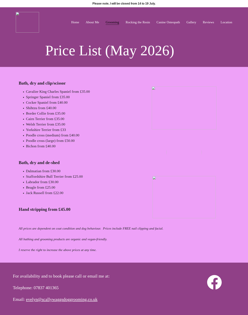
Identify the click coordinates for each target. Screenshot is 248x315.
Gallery (191, 22)
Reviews (208, 22)
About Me (92, 22)
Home (75, 22)
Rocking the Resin (138, 22)
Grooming (112, 22)
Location (226, 22)
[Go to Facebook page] (214, 282)
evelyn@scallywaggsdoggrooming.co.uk (61, 299)
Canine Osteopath (168, 22)
